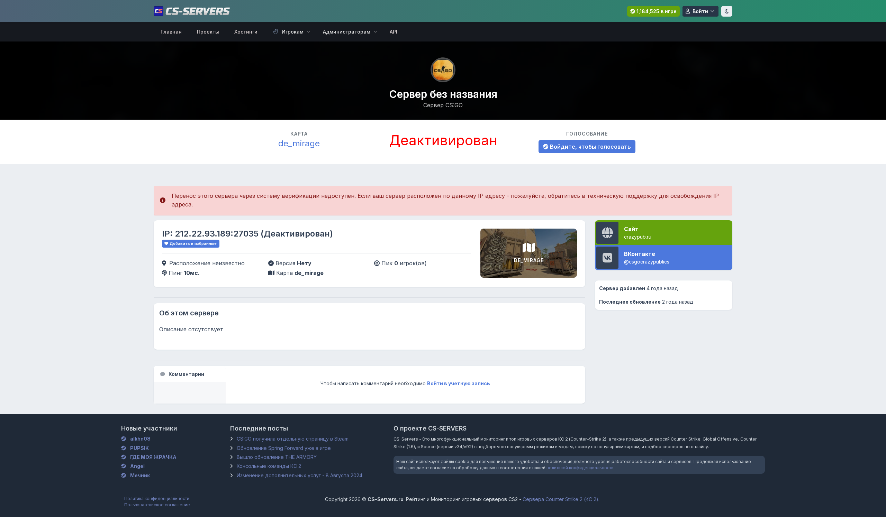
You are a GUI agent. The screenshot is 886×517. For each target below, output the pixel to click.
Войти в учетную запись (458, 383)
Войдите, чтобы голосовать (590, 146)
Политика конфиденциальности (156, 498)
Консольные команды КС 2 (269, 466)
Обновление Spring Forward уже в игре (284, 448)
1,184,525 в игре (656, 11)
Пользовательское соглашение (157, 504)
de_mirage (299, 143)
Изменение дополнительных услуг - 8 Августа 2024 (299, 475)
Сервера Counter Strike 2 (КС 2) (560, 499)
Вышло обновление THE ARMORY (277, 457)
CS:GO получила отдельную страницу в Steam (293, 439)
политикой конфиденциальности (580, 467)
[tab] (190, 374)
